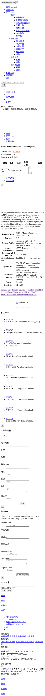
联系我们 (10, 75)
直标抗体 (20, 17)
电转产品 (20, 46)
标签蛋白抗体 (22, 20)
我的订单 (10, 97)
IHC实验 (14, 57)
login (10, 516)
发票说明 (20, 642)
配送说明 (14, 636)
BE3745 (9, 354)
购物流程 (22, 636)
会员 (3, 610)
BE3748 (9, 319)
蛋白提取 (20, 41)
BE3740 (9, 408)
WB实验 (14, 38)
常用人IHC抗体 (23, 31)
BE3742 (9, 386)
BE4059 (16, 152)
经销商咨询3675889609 (16, 622)
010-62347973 (12, 617)
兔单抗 (19, 36)
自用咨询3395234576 (15, 624)
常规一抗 (20, 25)
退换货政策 (29, 642)
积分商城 (10, 73)
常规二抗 (20, 28)
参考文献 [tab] (10, 181)
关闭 (3, 591)
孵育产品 (20, 49)
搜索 (3, 85)
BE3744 (9, 365)
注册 (13, 92)
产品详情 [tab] (10, 178)
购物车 (9, 102)
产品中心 (10, 12)
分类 (3, 600)
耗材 (18, 59)
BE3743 (9, 375)
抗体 (13, 15)
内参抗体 (20, 33)
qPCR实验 (15, 65)
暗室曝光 (20, 52)
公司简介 (10, 10)
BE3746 (9, 341)
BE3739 (9, 418)
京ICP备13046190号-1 (15, 671)
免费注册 (5, 636)
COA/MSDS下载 (8, 642)
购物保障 (30, 636)
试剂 (18, 54)
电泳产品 (20, 44)
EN (7, 78)
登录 (8, 92)
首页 (11, 7)
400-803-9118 (11, 619)
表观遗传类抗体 (23, 23)
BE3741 (9, 397)
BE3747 (9, 330)
